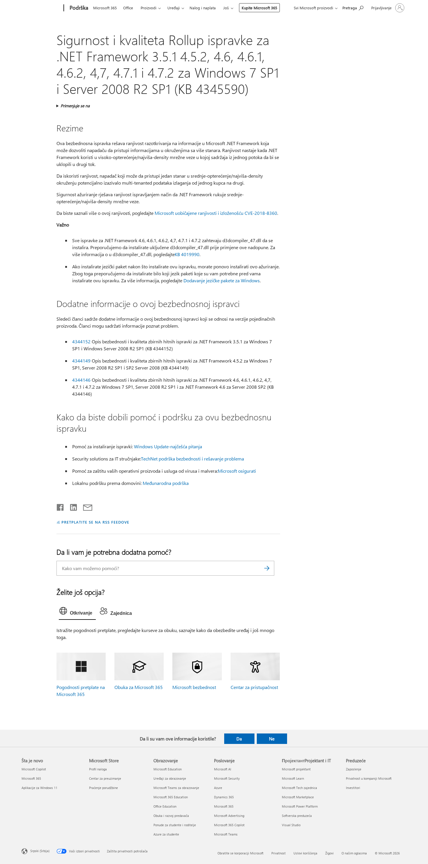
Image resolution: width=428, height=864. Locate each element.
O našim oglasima (354, 853)
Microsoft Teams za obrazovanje (176, 788)
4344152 (81, 341)
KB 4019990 (187, 254)
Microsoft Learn (293, 778)
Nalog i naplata (203, 7)
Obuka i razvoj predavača (171, 815)
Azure (218, 788)
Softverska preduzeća (297, 815)
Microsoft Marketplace (298, 797)
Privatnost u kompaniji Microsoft (369, 778)
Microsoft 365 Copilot (229, 825)
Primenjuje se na (75, 105)
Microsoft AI (222, 769)
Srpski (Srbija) (39, 850)
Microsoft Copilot (34, 769)
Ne (272, 739)
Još (226, 7)
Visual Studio (291, 825)
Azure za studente (166, 834)
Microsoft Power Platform (300, 806)
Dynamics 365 (224, 797)
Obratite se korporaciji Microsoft (240, 853)
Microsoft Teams (226, 834)
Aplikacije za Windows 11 (39, 788)
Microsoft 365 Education (170, 797)
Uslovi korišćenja (305, 853)
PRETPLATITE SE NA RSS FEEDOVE (95, 522)
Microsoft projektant (296, 769)
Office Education (164, 806)
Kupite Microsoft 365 (259, 7)
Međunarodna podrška (166, 483)
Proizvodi (148, 7)
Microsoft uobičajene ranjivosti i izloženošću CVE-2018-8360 (216, 213)
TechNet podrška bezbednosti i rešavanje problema (192, 459)
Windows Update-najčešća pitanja (168, 446)
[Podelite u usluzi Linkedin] (71, 506)
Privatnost (278, 853)
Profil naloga (98, 769)
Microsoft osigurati (237, 471)
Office (128, 7)
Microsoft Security (227, 778)
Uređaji (173, 7)
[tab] (77, 612)
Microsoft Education (167, 769)
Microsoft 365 (105, 7)
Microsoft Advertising (229, 815)
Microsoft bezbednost (194, 687)
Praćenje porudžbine (103, 788)
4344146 (81, 380)
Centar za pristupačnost (254, 687)
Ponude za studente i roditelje (174, 825)
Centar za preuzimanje (105, 778)
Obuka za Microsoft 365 (138, 687)
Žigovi (329, 853)
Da (239, 739)
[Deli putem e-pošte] (85, 506)
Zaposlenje (353, 769)
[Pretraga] (267, 568)
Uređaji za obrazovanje (169, 778)
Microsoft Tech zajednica (299, 788)
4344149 (81, 361)
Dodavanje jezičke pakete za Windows (221, 280)
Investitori (353, 788)
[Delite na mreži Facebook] (60, 506)
